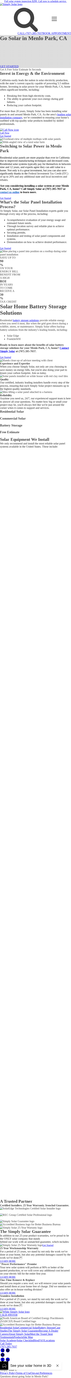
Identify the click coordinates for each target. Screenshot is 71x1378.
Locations (49, 1340)
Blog (36, 1340)
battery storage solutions (26, 320)
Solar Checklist (25, 1340)
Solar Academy (8, 1340)
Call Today (6, 1343)
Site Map (28, 1337)
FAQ (41, 1340)
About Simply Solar (19, 1334)
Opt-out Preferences (41, 1373)
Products (18, 1337)
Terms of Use (23, 1373)
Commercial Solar (28, 1327)
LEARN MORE (8, 1261)
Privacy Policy (8, 1373)
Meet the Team (38, 1334)
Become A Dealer (48, 1330)
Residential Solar (9, 1327)
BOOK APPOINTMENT (57, 33)
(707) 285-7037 (8, 1346)
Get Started (5, 136)
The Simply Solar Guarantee (23, 1330)
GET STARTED (9, 66)
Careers (4, 1334)
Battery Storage (46, 1327)
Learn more (6, 414)
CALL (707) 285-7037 (30, 33)
